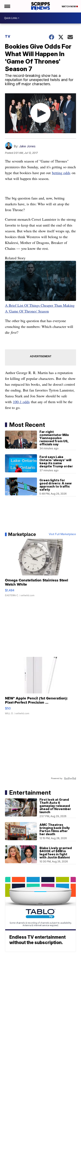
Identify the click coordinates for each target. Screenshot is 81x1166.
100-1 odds (21, 401)
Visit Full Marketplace (62, 534)
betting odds (61, 172)
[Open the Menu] (7, 6)
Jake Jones (27, 146)
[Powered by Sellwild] (70, 778)
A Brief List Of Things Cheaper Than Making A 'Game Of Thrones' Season (40, 308)
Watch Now (69, 6)
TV (7, 36)
